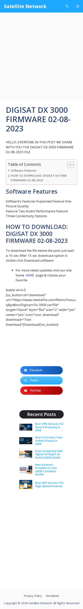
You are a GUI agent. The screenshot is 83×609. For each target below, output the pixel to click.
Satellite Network (25, 6)
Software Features (23, 170)
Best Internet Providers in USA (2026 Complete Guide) (46, 469)
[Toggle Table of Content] (68, 165)
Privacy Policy (33, 596)
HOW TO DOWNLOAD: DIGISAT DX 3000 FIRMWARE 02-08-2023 (39, 178)
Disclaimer (52, 596)
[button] (67, 6)
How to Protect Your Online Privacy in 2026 (49, 440)
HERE (30, 275)
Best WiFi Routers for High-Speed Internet (49, 484)
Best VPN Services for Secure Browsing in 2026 (49, 427)
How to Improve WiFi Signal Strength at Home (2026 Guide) (49, 454)
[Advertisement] (41, 56)
